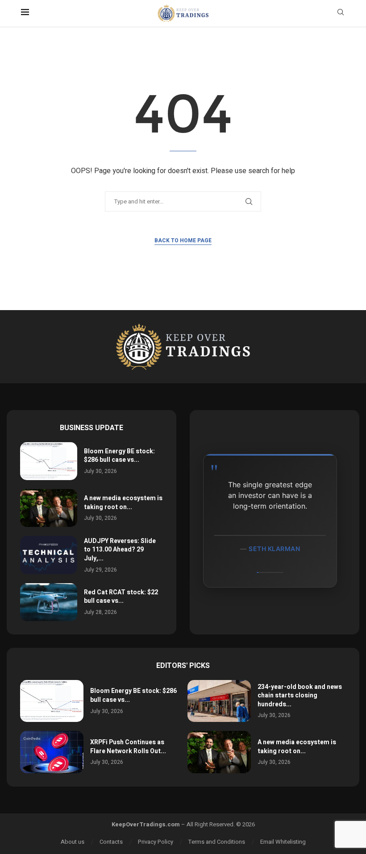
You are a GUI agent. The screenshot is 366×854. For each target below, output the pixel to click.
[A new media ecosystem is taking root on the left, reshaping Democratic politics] (48, 508)
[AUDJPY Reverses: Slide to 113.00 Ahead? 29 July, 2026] (48, 555)
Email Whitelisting (283, 841)
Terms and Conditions (216, 841)
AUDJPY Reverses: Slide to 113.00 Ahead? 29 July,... (120, 549)
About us (72, 841)
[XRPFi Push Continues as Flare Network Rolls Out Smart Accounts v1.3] (51, 752)
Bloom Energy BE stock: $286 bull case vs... (119, 456)
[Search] (340, 13)
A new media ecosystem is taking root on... (123, 502)
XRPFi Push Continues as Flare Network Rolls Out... (128, 747)
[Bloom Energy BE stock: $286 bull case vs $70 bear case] (48, 461)
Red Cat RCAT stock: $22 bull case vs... (121, 597)
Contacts (111, 841)
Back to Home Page (183, 240)
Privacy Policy (155, 841)
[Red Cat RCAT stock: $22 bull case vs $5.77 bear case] (48, 602)
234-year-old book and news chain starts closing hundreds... (300, 695)
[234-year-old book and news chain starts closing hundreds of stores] (219, 701)
